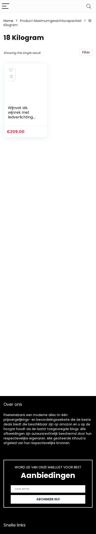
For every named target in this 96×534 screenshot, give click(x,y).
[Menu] (5, 6)
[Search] (88, 6)
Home (8, 20)
